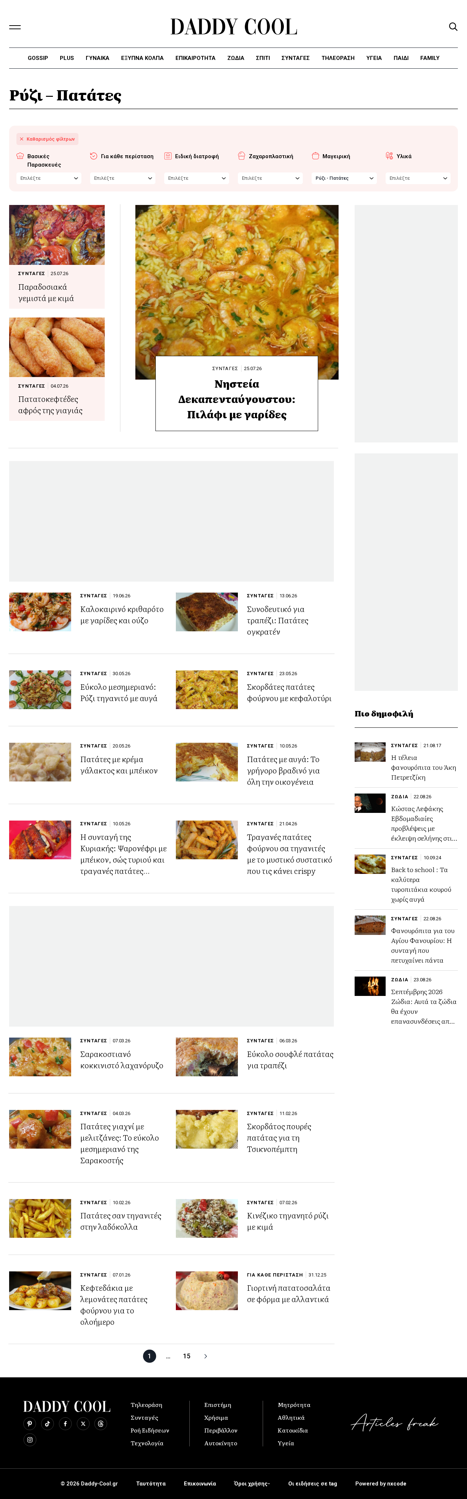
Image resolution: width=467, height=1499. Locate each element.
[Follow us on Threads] (100, 1423)
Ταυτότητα (151, 1483)
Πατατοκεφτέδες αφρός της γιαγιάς (50, 404)
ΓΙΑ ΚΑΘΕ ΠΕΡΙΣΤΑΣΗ (275, 1275)
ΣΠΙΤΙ (263, 58)
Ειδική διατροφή (197, 156)
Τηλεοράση (146, 1404)
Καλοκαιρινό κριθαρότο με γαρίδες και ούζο (122, 614)
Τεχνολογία (147, 1442)
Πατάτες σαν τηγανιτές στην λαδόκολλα (120, 1220)
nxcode (396, 1483)
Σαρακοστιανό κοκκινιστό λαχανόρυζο (121, 1059)
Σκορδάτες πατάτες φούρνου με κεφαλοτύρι (289, 692)
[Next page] (205, 1356)
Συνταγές (144, 1417)
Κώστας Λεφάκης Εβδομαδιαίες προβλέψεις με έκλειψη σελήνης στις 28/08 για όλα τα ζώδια (423, 833)
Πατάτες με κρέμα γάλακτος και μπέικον (119, 764)
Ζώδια (235, 58)
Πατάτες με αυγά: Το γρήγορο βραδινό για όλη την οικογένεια (283, 770)
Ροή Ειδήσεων (150, 1430)
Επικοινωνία (200, 1483)
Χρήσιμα (216, 1417)
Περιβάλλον (221, 1430)
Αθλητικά (291, 1417)
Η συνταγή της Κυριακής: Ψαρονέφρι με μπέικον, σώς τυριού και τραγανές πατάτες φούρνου (123, 859)
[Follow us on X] (83, 1423)
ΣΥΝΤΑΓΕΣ (296, 58)
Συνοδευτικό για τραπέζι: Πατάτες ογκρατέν (277, 620)
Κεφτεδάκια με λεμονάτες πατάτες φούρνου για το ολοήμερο (113, 1304)
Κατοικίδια (293, 1430)
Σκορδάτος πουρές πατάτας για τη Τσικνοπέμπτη (279, 1137)
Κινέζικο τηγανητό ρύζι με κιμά (288, 1220)
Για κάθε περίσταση (127, 156)
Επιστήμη (217, 1404)
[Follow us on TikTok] (47, 1423)
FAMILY (430, 58)
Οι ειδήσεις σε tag (312, 1483)
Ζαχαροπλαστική (271, 156)
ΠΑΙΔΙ (401, 58)
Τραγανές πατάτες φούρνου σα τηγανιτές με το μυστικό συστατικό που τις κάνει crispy (289, 853)
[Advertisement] (171, 521)
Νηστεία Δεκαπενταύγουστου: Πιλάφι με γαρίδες (236, 399)
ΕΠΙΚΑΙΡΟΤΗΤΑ (195, 58)
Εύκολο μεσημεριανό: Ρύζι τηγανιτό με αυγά (119, 692)
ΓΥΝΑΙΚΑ (97, 58)
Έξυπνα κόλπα (142, 58)
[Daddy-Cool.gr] (233, 26)
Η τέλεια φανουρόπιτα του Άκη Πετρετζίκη (423, 767)
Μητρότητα (294, 1404)
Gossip (38, 58)
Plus (67, 58)
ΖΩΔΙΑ (400, 796)
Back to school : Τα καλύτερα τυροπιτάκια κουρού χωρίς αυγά (421, 884)
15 (186, 1356)
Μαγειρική (336, 156)
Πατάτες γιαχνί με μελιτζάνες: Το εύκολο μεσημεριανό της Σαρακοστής (119, 1142)
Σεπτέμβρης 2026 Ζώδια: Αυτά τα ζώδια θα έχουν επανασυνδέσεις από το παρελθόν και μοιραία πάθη (424, 1016)
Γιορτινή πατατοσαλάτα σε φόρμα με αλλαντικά (289, 1293)
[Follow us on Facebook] (65, 1423)
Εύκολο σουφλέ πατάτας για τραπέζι (290, 1059)
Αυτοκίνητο (220, 1442)
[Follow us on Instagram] (29, 1439)
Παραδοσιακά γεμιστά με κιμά (46, 292)
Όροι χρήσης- (252, 1483)
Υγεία (374, 58)
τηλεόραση (338, 58)
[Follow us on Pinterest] (29, 1423)
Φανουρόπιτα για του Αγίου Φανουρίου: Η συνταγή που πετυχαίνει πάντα (423, 945)
